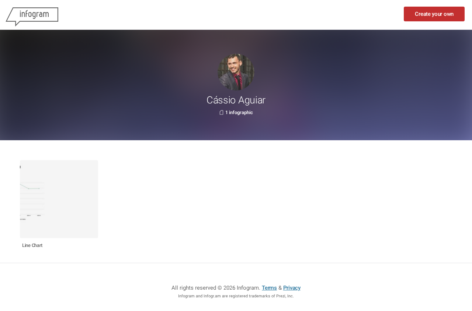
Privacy (292, 288)
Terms (269, 288)
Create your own (434, 14)
